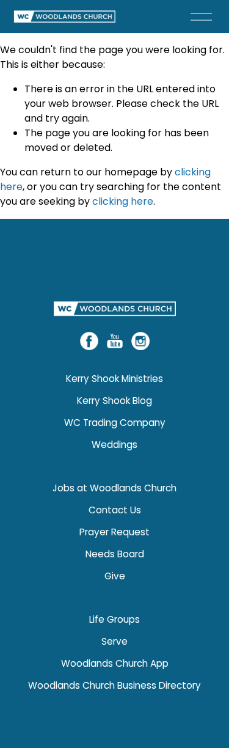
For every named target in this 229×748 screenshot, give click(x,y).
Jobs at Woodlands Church (114, 488)
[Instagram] (140, 341)
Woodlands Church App (115, 663)
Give (114, 576)
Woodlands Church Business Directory (114, 685)
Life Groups (114, 619)
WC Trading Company (114, 422)
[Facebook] (89, 341)
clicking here (122, 201)
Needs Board (114, 554)
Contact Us (115, 510)
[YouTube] (115, 341)
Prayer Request (114, 532)
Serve (114, 641)
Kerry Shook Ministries (114, 378)
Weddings (114, 444)
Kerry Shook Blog (114, 400)
